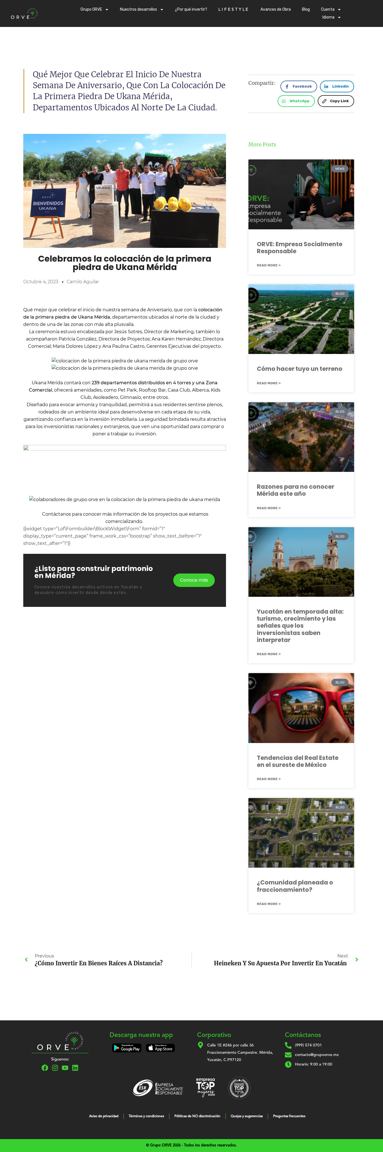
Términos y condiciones (146, 1116)
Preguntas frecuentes (289, 1116)
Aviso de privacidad (103, 1116)
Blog (306, 9)
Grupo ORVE (91, 9)
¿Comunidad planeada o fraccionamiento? (295, 885)
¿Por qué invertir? (191, 9)
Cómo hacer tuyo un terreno (299, 369)
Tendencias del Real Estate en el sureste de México (297, 761)
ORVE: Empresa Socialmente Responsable (299, 247)
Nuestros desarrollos (138, 9)
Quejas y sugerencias (247, 1116)
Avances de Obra (275, 9)
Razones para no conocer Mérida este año (295, 490)
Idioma (328, 17)
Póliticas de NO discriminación (197, 1116)
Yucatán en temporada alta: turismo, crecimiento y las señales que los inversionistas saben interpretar (300, 625)
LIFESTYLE (233, 10)
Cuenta (327, 9)
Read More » (269, 265)
